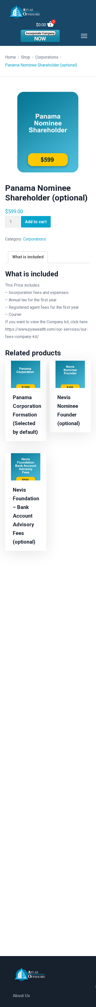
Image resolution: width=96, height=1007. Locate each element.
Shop (25, 57)
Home (10, 57)
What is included (28, 256)
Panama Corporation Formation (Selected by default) (27, 414)
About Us (21, 995)
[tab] (28, 257)
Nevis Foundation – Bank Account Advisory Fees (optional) (26, 516)
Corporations (46, 57)
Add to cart (36, 221)
